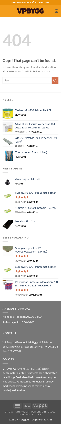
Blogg (52, 411)
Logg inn (24, 414)
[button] (5, 11)
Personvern (38, 411)
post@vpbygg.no (12, 346)
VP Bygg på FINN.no (40, 342)
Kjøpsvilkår (22, 411)
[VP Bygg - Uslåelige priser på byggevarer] (30, 11)
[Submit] (55, 80)
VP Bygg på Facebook (15, 342)
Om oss (9, 411)
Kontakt (37, 414)
